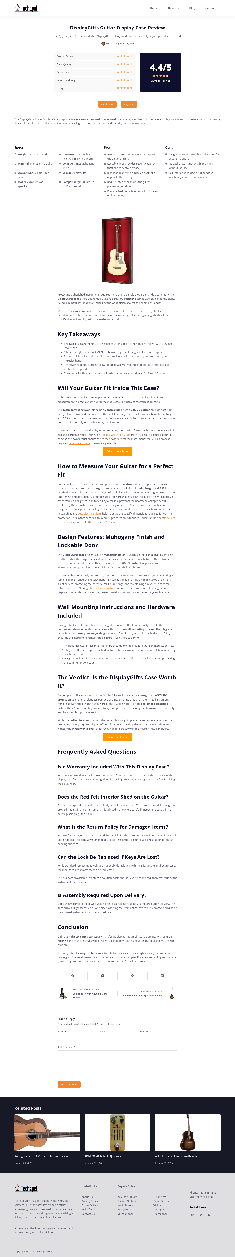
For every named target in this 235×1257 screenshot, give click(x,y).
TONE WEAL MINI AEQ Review (103, 1156)
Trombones (160, 1214)
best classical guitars (102, 588)
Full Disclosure (52, 1217)
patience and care (79, 443)
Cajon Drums (161, 1201)
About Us (87, 1197)
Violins (157, 1205)
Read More (107, 104)
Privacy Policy (90, 1201)
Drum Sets (159, 1197)
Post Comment (69, 1084)
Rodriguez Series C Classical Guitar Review (41, 1156)
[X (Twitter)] (103, 976)
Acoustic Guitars (127, 1197)
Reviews (173, 8)
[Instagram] (209, 1215)
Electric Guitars (127, 1201)
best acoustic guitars (117, 435)
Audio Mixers (125, 1205)
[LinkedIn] (162, 976)
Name (62, 1031)
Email (103, 1031)
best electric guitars (90, 513)
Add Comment (66, 1047)
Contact (210, 8)
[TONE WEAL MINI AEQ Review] (117, 1132)
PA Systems (124, 1209)
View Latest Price (117, 451)
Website (144, 1031)
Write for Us (89, 1209)
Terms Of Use (90, 1205)
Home (154, 8)
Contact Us (88, 1214)
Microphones (125, 1214)
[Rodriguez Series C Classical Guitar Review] (47, 1132)
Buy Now (129, 104)
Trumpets (159, 1209)
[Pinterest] (133, 976)
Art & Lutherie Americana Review (176, 1156)
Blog (192, 8)
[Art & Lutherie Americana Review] (188, 1132)
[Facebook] (73, 976)
